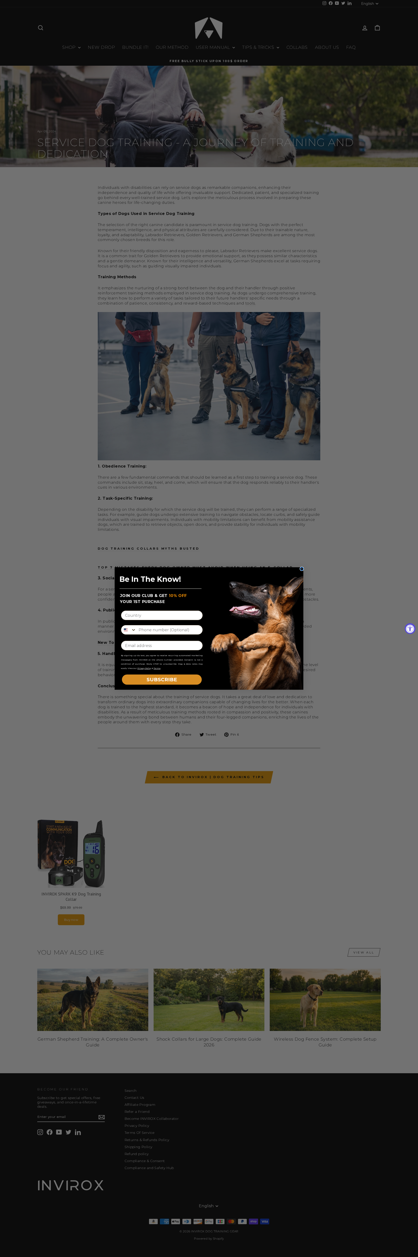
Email (127, 637)
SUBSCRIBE (162, 679)
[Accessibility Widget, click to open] (410, 628)
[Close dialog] (301, 568)
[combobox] (128, 629)
